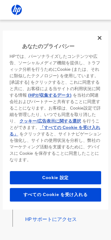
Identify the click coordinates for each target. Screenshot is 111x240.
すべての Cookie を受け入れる (55, 194)
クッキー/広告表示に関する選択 (50, 120)
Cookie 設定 (55, 177)
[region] (55, 120)
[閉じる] (99, 38)
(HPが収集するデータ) (50, 95)
